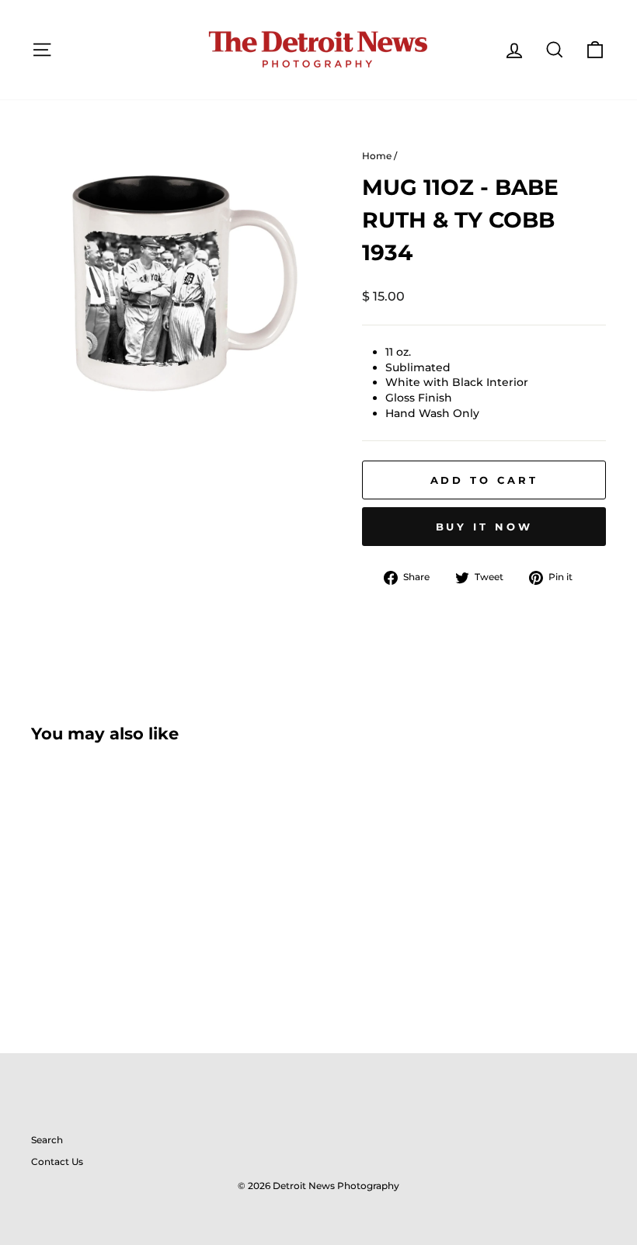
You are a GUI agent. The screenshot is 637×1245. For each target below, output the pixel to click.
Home (377, 156)
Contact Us (57, 1161)
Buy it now (484, 526)
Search (47, 1140)
